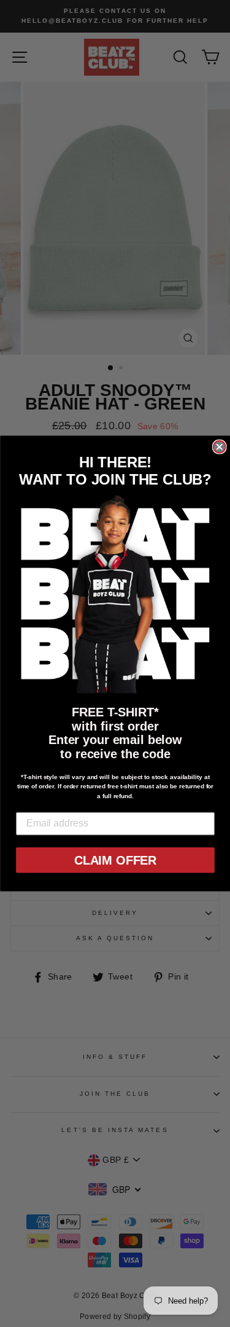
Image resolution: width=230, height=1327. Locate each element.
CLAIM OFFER (115, 860)
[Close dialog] (219, 447)
